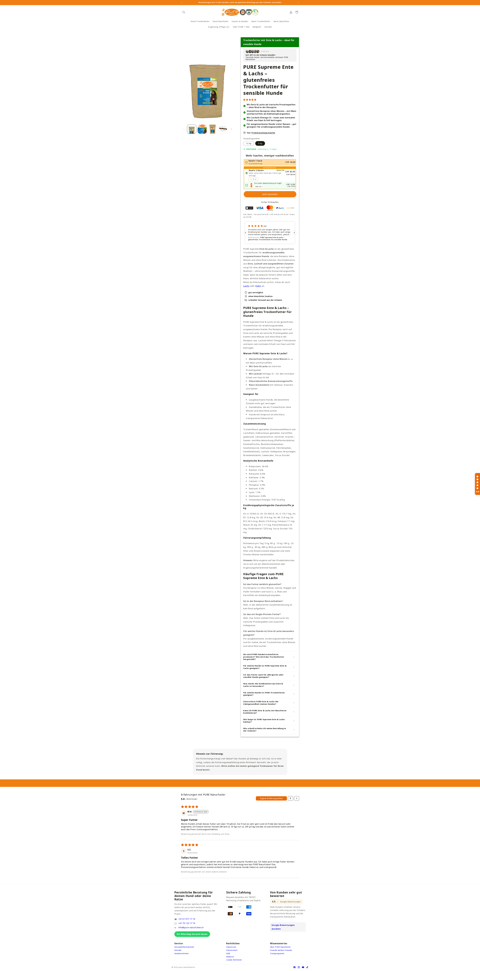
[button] (184, 12)
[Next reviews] (294, 232)
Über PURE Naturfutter (280, 947)
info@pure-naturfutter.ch (191, 927)
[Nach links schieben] (183, 129)
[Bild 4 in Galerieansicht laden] (212, 129)
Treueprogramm (277, 953)
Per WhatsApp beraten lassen (192, 934)
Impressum (231, 947)
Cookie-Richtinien (234, 960)
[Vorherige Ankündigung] (181, 2)
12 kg (248, 143)
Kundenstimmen (181, 953)
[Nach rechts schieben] (231, 129)
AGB (228, 953)
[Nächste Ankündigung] (298, 2)
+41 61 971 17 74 (186, 919)
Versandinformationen (184, 947)
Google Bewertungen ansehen (283, 927)
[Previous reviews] (245, 232)
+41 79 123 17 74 (186, 923)
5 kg (260, 143)
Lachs (246, 285)
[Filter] (290, 798)
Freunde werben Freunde (281, 950)
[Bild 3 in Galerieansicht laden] (202, 129)
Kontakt (178, 950)
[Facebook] (294, 967)
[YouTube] (303, 967)
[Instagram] (299, 967)
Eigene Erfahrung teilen (271, 798)
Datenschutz (232, 950)
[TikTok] (307, 967)
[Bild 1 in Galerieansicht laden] (191, 129)
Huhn (258, 285)
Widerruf (230, 956)
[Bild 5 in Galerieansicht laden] (223, 129)
